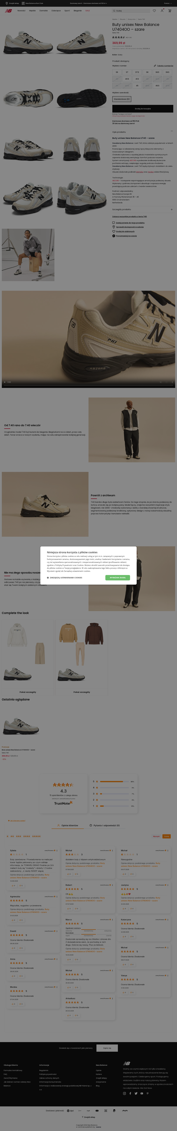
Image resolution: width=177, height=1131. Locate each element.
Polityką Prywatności (63, 565)
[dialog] (88, 565)
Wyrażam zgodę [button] (117, 577)
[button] (64, 577)
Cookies (80, 565)
